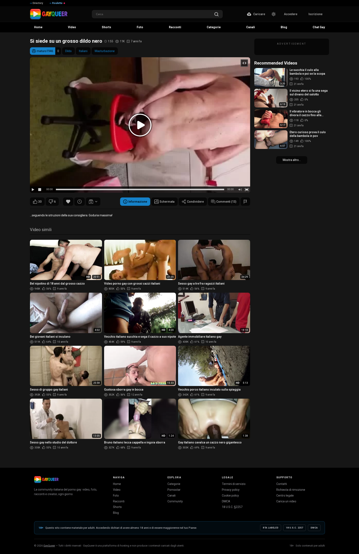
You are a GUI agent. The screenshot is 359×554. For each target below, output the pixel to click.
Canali (171, 495)
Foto (116, 495)
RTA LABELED (270, 527)
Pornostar (174, 489)
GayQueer (49, 545)
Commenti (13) (226, 201)
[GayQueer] (46, 479)
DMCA (226, 501)
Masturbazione (105, 51)
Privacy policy (231, 489)
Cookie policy (230, 495)
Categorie (173, 484)
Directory (38, 3)
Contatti (281, 484)
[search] (216, 14)
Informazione (137, 201)
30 (40, 201)
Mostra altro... (292, 160)
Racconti (118, 501)
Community (175, 501)
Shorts (117, 507)
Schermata (167, 201)
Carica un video (286, 501)
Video (116, 489)
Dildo (68, 51)
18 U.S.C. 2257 (294, 527)
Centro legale (285, 495)
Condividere (195, 201)
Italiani (83, 51)
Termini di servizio (234, 484)
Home (117, 484)
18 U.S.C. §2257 (232, 507)
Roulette (57, 3)
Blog (116, 512)
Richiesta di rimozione (290, 489)
